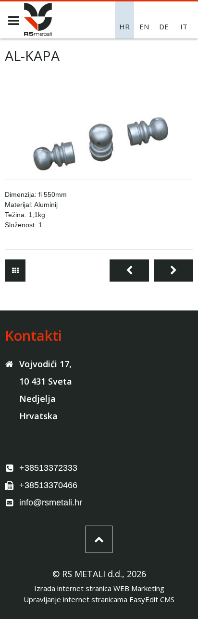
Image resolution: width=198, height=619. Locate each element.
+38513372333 (48, 468)
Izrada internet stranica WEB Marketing (99, 588)
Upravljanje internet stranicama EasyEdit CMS (99, 599)
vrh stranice (99, 539)
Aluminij (15, 270)
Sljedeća (173, 270)
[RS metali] (38, 33)
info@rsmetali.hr (50, 502)
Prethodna (129, 270)
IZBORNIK (13, 20)
